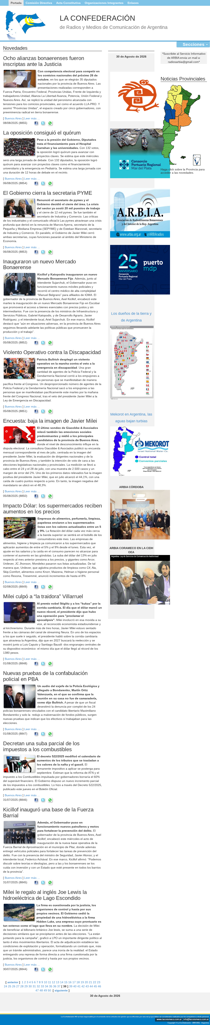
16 (70, 982)
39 (70, 986)
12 (53, 982)
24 (5, 986)
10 (45, 982)
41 (79, 986)
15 (65, 982)
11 (49, 982)
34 (46, 986)
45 (95, 986)
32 (38, 986)
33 (42, 986)
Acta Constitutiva (68, 3)
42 (83, 986)
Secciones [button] (194, 44)
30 (30, 986)
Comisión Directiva (39, 3)
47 (37, 990)
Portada (16, 3)
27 (17, 986)
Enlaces (133, 3)
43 (87, 986)
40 (74, 986)
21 (90, 982)
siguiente (61, 990)
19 (82, 982)
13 (57, 982)
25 (9, 986)
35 (50, 986)
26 (13, 986)
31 (34, 986)
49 (45, 990)
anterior (12, 982)
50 (49, 990)
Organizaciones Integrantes (104, 3)
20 (86, 982)
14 (61, 982)
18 (78, 982)
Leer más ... (32, 118)
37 (58, 986)
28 (22, 986)
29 (26, 986)
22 (94, 982)
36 (54, 986)
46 (99, 986)
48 (41, 990)
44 (91, 986)
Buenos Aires (13, 118)
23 (98, 982)
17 (74, 982)
